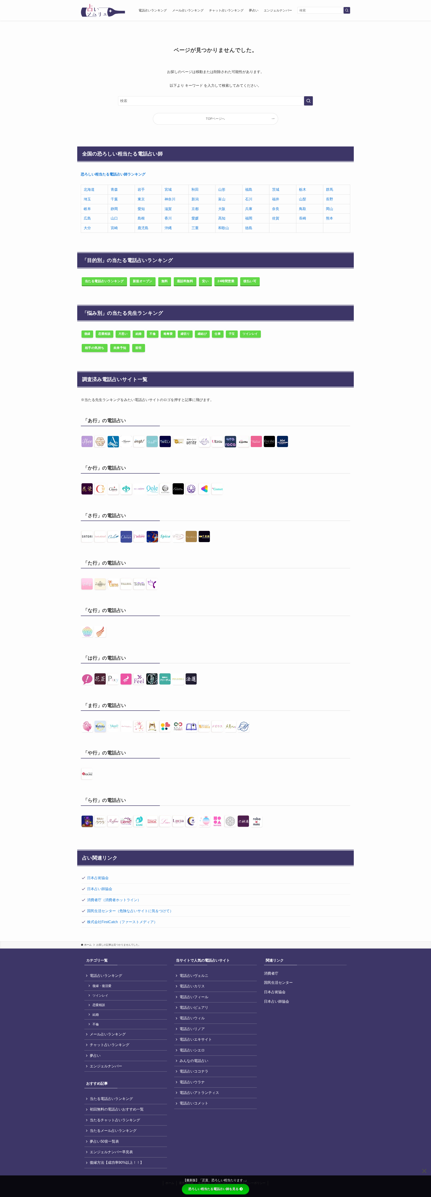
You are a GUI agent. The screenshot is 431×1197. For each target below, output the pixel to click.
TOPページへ (215, 118)
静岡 (114, 209)
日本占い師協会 (99, 889)
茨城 (275, 189)
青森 (114, 189)
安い (205, 281)
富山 (221, 199)
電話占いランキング (106, 976)
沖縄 (168, 228)
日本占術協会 (98, 878)
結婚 (139, 333)
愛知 (141, 209)
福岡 (248, 218)
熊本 (329, 218)
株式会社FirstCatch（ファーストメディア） (122, 922)
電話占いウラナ (192, 1082)
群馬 (329, 189)
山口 (114, 218)
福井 (275, 199)
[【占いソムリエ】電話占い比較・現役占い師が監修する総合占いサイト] (103, 10)
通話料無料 (185, 281)
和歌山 (223, 228)
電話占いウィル (192, 1018)
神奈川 (170, 199)
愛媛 (195, 218)
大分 (87, 228)
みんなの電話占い (194, 1061)
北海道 (89, 189)
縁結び (202, 333)
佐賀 (275, 218)
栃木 (302, 189)
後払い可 (249, 281)
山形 (221, 189)
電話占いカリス (192, 986)
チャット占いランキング (109, 1045)
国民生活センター (278, 982)
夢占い (95, 1055)
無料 (164, 281)
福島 (248, 189)
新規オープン (142, 281)
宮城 (168, 189)
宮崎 (114, 228)
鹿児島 (143, 228)
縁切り (185, 333)
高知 (221, 218)
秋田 (195, 189)
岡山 (329, 209)
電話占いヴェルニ (194, 976)
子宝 (232, 333)
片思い (123, 333)
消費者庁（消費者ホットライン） (114, 900)
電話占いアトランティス (199, 1093)
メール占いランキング (108, 1034)
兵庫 (248, 209)
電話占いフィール (194, 997)
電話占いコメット (194, 1103)
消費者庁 (271, 973)
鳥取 (302, 209)
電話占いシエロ (192, 1050)
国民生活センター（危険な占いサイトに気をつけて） (130, 911)
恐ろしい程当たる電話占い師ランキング (113, 174)
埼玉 (87, 199)
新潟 (195, 199)
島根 (141, 218)
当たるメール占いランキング (113, 1131)
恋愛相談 (104, 333)
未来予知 (119, 348)
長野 (329, 199)
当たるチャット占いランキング (115, 1120)
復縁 (87, 333)
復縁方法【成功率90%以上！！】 (117, 1162)
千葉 (114, 199)
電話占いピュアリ (194, 1007)
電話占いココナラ (194, 1071)
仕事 (218, 333)
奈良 (275, 209)
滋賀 (168, 209)
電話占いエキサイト (196, 1039)
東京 (141, 199)
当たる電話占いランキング (104, 281)
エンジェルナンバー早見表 (111, 1152)
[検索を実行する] (346, 10)
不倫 (153, 333)
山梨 (302, 199)
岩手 (141, 189)
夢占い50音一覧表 (104, 1141)
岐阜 (87, 209)
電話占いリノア (192, 1029)
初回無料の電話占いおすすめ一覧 (117, 1109)
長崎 (302, 218)
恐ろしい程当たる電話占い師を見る (213, 1189)
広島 (87, 218)
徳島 (248, 228)
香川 (168, 218)
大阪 (221, 209)
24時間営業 (226, 281)
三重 (195, 228)
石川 (248, 199)
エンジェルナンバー (106, 1066)
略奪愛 (168, 333)
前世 (138, 348)
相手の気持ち (94, 348)
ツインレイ (250, 333)
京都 (195, 209)
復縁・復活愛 (101, 986)
